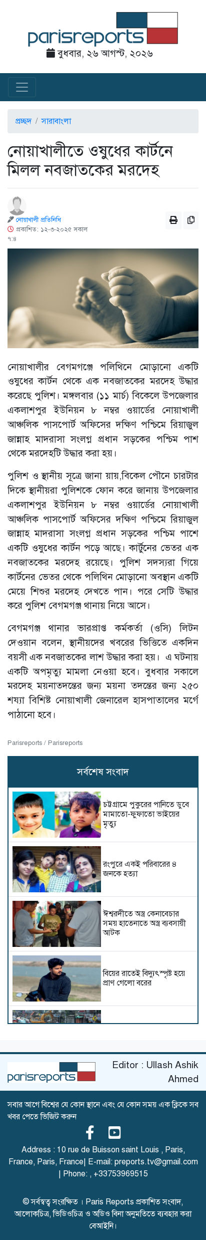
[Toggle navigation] (22, 87)
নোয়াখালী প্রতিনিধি (38, 220)
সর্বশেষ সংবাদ (103, 772)
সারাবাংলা (56, 121)
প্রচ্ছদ (24, 121)
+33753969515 (121, 1174)
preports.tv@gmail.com (156, 1162)
